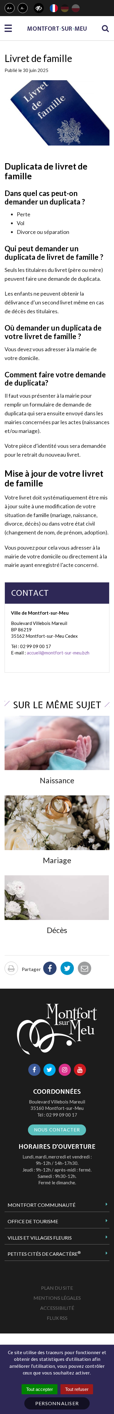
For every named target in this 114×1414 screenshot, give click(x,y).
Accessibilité (57, 1308)
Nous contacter (57, 1129)
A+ (9, 8)
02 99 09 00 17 (61, 1114)
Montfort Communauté (41, 1205)
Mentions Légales (57, 1298)
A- (23, 8)
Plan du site (57, 1288)
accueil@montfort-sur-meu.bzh (58, 652)
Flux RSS (57, 1318)
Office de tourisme (33, 1221)
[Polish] (76, 8)
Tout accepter (39, 1389)
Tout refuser (76, 1389)
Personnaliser (57, 1403)
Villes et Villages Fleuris (40, 1238)
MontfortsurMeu (57, 29)
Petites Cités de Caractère (44, 1254)
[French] (54, 8)
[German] (65, 8)
